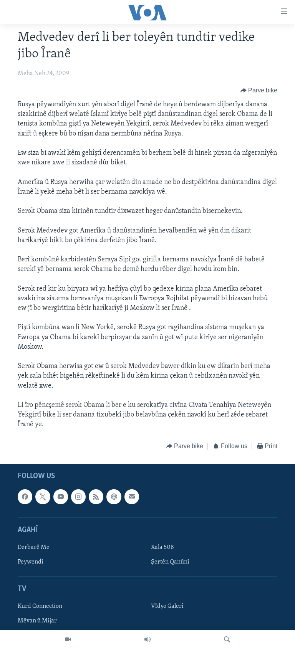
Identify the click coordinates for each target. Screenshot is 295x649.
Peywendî (30, 562)
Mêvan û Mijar (37, 621)
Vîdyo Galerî (167, 606)
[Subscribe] (131, 496)
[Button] (259, 90)
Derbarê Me (34, 547)
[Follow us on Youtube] (60, 496)
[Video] (68, 639)
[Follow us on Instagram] (78, 496)
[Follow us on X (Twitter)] (42, 496)
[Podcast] (113, 496)
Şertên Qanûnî (170, 562)
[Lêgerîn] (227, 639)
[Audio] (147, 639)
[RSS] (96, 496)
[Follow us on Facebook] (25, 496)
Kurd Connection (40, 606)
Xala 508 (162, 547)
